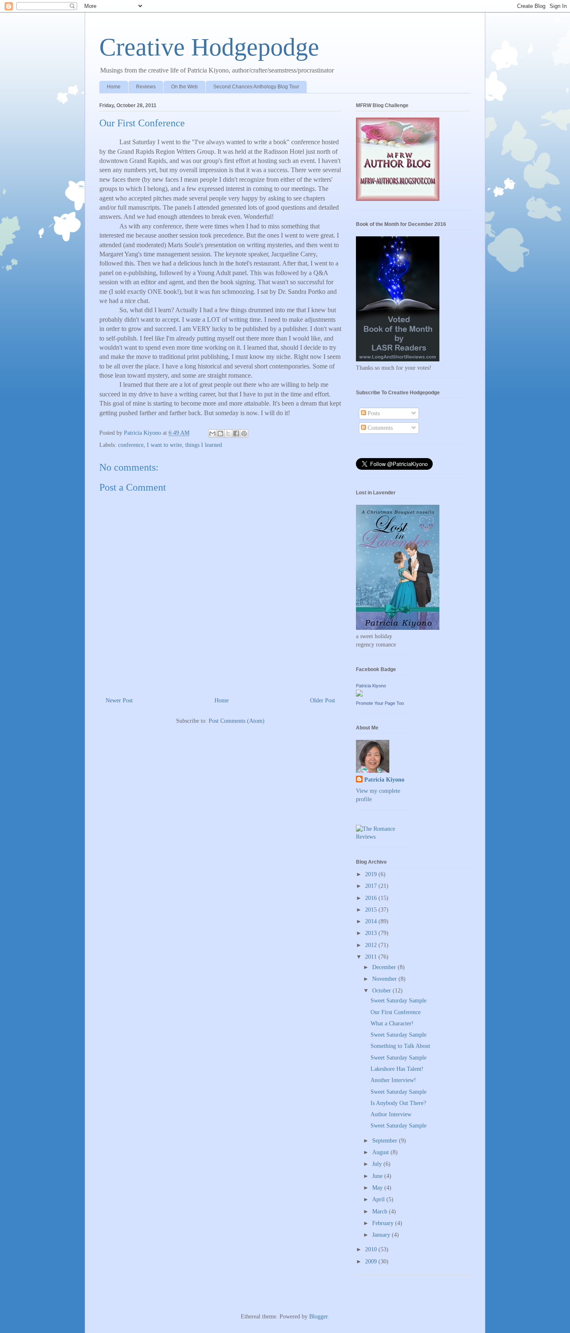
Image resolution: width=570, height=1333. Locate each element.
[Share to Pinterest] (244, 433)
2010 (371, 1249)
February (383, 1223)
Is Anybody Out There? (398, 1103)
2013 (371, 933)
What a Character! (392, 1023)
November (385, 979)
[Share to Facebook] (236, 433)
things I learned (203, 445)
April (379, 1199)
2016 (371, 898)
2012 (371, 945)
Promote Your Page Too (380, 703)
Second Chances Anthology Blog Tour (256, 87)
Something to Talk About (400, 1046)
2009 (371, 1261)
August (381, 1152)
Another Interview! (393, 1080)
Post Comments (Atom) (237, 721)
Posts (373, 413)
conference (131, 445)
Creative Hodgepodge (209, 47)
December (385, 967)
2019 (371, 874)
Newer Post (119, 700)
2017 (371, 886)
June (378, 1176)
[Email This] (212, 433)
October (382, 990)
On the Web (184, 87)
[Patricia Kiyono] (359, 695)
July (377, 1164)
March (380, 1211)
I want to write (164, 445)
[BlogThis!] (220, 433)
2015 (371, 910)
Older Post (322, 700)
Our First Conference (396, 1012)
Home (114, 87)
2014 (371, 921)
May (378, 1188)
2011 (371, 957)
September (385, 1141)
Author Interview (391, 1114)
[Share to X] (228, 433)
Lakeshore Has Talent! (397, 1069)
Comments (379, 428)
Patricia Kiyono (371, 685)
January (382, 1235)
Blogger (318, 1316)
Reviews (146, 87)
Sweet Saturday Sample (398, 1000)
